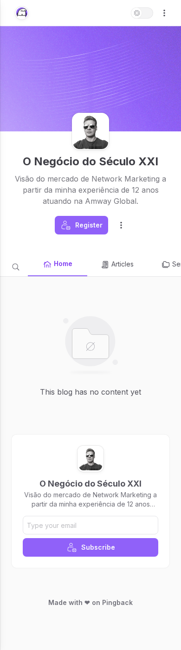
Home (63, 263)
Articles (122, 264)
